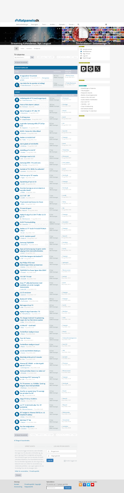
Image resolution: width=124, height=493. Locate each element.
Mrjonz (23, 334)
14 (45, 107)
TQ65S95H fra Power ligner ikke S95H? (33, 270)
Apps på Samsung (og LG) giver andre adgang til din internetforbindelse (33, 250)
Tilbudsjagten (85, 90)
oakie (22, 322)
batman (23, 267)
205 (41, 224)
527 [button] (71, 57)
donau (22, 417)
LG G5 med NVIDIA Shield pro (30, 351)
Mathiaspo (24, 388)
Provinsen (65, 363)
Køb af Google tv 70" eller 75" (30, 111)
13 (42, 107)
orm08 (23, 184)
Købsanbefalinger (22, 24)
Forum (71, 24)
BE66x (22, 204)
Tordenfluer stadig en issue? (29, 344)
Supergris (65, 137)
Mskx (22, 327)
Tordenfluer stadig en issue (29, 332)
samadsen (24, 428)
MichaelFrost (24, 244)
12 (40, 107)
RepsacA (25, 210)
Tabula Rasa (66, 150)
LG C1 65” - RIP (25, 196)
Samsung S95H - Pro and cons (30, 163)
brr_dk (22, 233)
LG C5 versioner (25, 293)
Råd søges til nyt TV (26, 305)
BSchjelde (23, 373)
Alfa (22, 307)
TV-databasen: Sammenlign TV (93, 36)
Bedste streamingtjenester (89, 95)
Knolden (23, 152)
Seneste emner (87, 49)
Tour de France (25, 338)
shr (63, 123)
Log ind (50, 460)
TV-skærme (19, 54)
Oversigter (34, 24)
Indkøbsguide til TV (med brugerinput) (33, 98)
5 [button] (65, 57)
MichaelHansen (26, 313)
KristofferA (65, 222)
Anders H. (23, 238)
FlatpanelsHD (29, 487)
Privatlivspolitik (34, 471)
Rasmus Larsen (25, 78)
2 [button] (57, 435)
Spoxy (64, 202)
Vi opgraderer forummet (28, 76)
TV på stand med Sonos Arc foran (31, 202)
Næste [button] (75, 57)
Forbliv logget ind (71, 461)
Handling (33, 435)
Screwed (23, 272)
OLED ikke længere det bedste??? (31, 256)
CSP (22, 258)
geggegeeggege (27, 119)
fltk (63, 208)
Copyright (38, 484)
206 (44, 224)
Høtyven (23, 422)
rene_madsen (66, 162)
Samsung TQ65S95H (27, 243)
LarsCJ (22, 253)
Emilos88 (23, 279)
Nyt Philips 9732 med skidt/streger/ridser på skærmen (31, 264)
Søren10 (65, 236)
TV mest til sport (25, 208)
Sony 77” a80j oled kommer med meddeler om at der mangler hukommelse (31, 285)
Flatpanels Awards (86, 93)
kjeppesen (25, 128)
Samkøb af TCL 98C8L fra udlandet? (32, 169)
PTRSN (23, 192)
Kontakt (16, 484)
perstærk (65, 357)
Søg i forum (86, 53)
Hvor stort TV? (85, 102)
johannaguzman (25, 367)
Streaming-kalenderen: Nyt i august (31, 36)
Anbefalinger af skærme (88, 88)
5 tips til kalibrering (87, 106)
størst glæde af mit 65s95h (29, 144)
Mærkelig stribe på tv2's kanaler (31, 357)
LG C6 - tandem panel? (27, 236)
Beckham (65, 311)
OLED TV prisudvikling (27, 222)
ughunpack (65, 262)
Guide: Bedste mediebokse (89, 99)
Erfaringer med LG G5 (27, 156)
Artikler (52, 24)
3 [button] (60, 57)
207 (47, 224)
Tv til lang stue (25, 117)
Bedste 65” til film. (26, 299)
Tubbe (24, 139)
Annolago (65, 104)
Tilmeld (18, 475)
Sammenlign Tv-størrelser (89, 111)
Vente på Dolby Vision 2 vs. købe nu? (32, 371)
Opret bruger (86, 58)
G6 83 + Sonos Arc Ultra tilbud (30, 131)
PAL (22, 340)
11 (47, 100)
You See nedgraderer (27, 427)
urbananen (25, 224)
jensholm (23, 171)
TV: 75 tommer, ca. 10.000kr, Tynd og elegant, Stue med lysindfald (32, 385)
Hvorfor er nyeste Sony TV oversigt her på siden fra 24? (32, 392)
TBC (64, 350)
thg (23, 395)
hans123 (65, 131)
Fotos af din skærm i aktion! (29, 105)
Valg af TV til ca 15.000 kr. (28, 399)
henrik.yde (65, 175)
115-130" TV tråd (25, 277)
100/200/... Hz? (85, 104)
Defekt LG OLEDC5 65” (27, 137)
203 (35, 224)
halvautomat (24, 113)
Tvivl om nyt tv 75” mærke (29, 175)
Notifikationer (87, 51)
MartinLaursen (26, 219)
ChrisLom (23, 133)
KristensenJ (65, 98)
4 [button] (62, 435)
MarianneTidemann (27, 409)
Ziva (24, 359)
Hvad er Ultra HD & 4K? (88, 97)
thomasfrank (66, 420)
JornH (64, 117)
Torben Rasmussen (26, 85)
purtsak (65, 276)
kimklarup (23, 146)
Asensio (23, 353)
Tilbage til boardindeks (22, 440)
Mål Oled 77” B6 (25, 420)
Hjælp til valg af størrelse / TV (30, 312)
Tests (44, 24)
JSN (23, 379)
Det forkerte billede (87, 108)
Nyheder (62, 24)
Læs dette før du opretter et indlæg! (32, 83)
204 (38, 224)
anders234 (23, 289)
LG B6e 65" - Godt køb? (28, 325)
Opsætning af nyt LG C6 (28, 182)
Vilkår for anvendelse (21, 471)
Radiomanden (66, 412)
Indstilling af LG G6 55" (28, 150)
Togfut (23, 177)
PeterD (64, 110)
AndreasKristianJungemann (70, 338)
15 (47, 107)
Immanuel (25, 107)
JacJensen (23, 295)
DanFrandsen (24, 301)
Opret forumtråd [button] (21, 62)
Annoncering (18, 487)
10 (45, 100)
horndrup (25, 165)
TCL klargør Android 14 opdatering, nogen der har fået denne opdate (32, 319)
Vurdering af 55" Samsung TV (30, 377)
